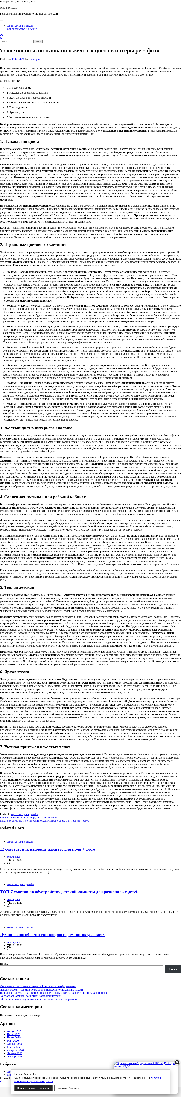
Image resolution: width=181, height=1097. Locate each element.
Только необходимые (68, 1088)
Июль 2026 (13, 1034)
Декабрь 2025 (15, 1056)
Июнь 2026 (14, 1037)
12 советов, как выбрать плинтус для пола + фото (47, 849)
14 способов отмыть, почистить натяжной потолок (30, 995)
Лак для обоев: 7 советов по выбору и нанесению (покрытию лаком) (41, 989)
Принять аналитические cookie (33, 1088)
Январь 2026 (14, 1053)
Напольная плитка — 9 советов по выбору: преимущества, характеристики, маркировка (53, 992)
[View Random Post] (1, 34)
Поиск (4, 963)
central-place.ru (8, 7)
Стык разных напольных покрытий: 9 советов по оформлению (38, 986)
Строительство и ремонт (22, 28)
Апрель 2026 (14, 1043)
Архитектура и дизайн (20, 25)
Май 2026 (13, 1040)
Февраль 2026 (15, 1050)
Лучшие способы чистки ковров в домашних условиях (52, 934)
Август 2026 (14, 1031)
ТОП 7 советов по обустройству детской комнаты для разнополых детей (69, 892)
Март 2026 (13, 1046)
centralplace (35, 59)
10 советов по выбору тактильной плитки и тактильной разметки (39, 999)
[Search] (1, 38)
